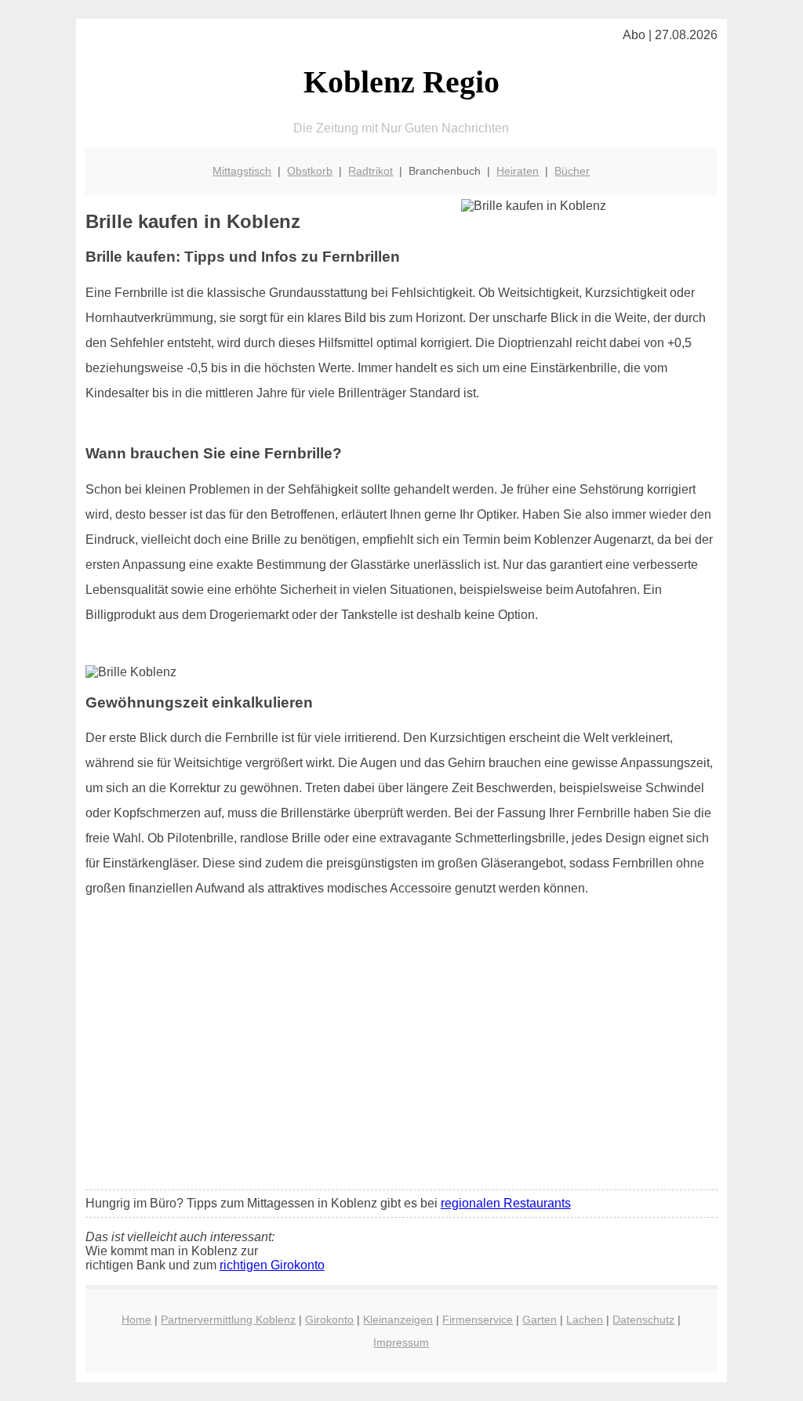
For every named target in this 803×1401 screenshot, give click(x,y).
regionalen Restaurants (506, 1203)
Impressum (401, 1342)
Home (136, 1319)
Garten (539, 1319)
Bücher (572, 171)
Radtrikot (370, 171)
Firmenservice (477, 1319)
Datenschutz (643, 1319)
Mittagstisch (242, 171)
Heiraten (517, 171)
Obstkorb (309, 171)
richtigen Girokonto (272, 1265)
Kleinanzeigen (398, 1319)
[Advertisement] (401, 1061)
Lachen (584, 1319)
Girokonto (329, 1319)
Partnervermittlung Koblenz (228, 1319)
